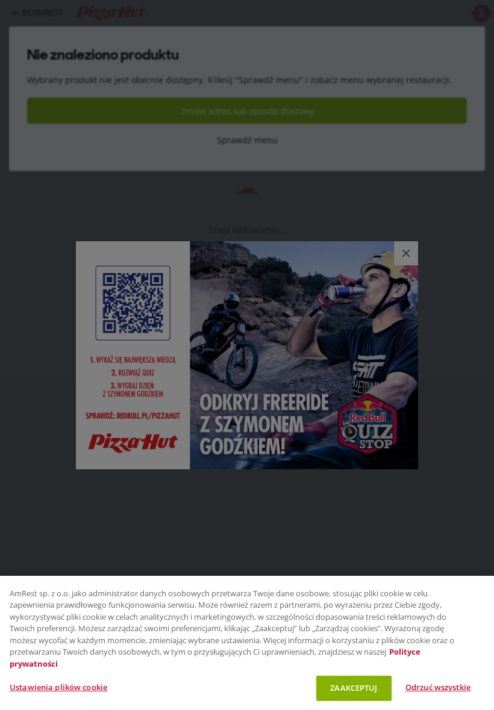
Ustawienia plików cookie (58, 687)
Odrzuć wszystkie (438, 687)
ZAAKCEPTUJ (353, 687)
